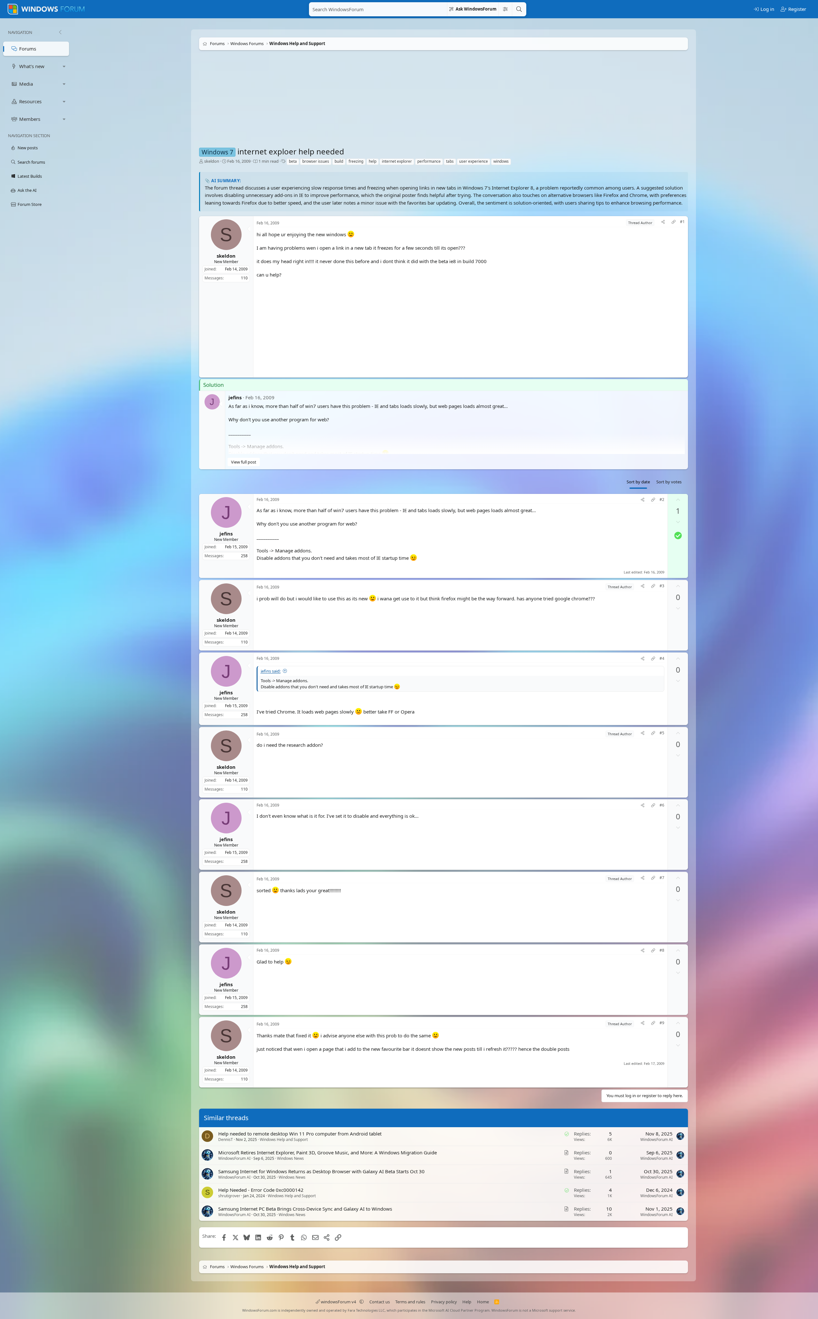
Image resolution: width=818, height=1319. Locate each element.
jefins (235, 397)
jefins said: (271, 671)
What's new (31, 66)
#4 (662, 658)
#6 (662, 805)
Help (466, 1302)
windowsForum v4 (338, 1302)
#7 (662, 877)
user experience (473, 161)
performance (429, 161)
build (339, 161)
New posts (28, 148)
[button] (64, 66)
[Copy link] (673, 222)
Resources (30, 101)
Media (26, 84)
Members (29, 119)
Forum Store (30, 204)
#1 (682, 221)
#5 (662, 733)
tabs (450, 161)
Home (483, 1302)
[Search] (519, 9)
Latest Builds (30, 176)
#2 (662, 499)
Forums (27, 48)
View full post (243, 462)
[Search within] (505, 9)
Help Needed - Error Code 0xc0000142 (261, 1190)
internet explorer (397, 161)
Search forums (31, 162)
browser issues (315, 161)
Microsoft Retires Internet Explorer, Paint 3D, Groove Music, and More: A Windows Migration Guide (327, 1152)
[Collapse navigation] (60, 32)
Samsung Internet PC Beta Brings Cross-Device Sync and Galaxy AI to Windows (305, 1209)
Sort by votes (669, 482)
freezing (356, 161)
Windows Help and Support (284, 1139)
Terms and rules (410, 1302)
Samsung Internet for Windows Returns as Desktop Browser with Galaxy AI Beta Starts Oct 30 (321, 1171)
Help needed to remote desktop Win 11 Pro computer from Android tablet (300, 1133)
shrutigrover (229, 1196)
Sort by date (638, 482)
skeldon (211, 161)
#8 (662, 950)
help (372, 161)
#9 (662, 1023)
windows (501, 161)
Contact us (379, 1302)
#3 (662, 586)
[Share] (663, 222)
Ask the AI (27, 190)
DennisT (225, 1139)
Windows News (290, 1158)
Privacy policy (444, 1302)
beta (293, 161)
